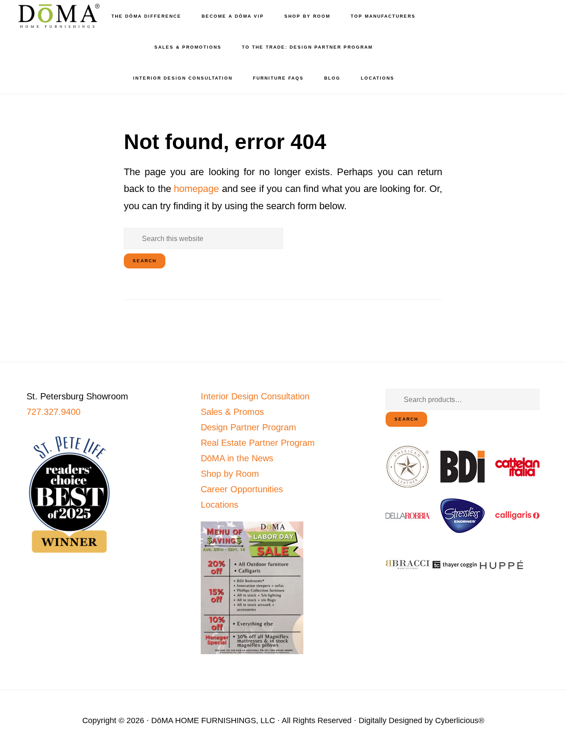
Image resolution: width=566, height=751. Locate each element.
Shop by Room (230, 474)
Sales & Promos (232, 412)
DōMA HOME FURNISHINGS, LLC (213, 720)
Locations (219, 505)
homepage (196, 188)
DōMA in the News (237, 458)
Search (406, 419)
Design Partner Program (248, 427)
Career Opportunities (242, 489)
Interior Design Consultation (255, 396)
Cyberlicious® (459, 720)
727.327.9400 (53, 412)
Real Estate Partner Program (258, 443)
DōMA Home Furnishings (57, 15)
